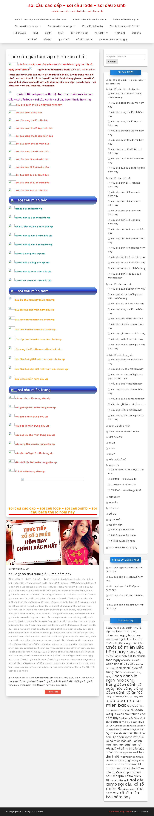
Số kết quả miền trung (123, 535)
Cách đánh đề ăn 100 (124, 692)
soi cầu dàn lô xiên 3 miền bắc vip (33, 235)
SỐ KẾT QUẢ (82, 39)
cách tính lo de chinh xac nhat (24, 636)
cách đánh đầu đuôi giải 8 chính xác (56, 609)
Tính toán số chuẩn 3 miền (124, 26)
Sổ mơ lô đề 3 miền (92, 26)
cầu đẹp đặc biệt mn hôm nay (128, 288)
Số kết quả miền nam (123, 540)
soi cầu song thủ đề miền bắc (32, 151)
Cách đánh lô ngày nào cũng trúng (121, 680)
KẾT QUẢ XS (19, 32)
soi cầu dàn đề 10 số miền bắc (32, 182)
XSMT (61, 32)
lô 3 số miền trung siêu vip (30, 471)
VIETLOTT (99, 32)
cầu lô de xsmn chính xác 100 (39, 655)
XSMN (48, 32)
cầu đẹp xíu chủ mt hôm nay (127, 368)
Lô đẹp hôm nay (128, 752)
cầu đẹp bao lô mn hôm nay (127, 318)
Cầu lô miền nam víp (26, 26)
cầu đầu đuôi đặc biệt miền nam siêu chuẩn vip (41, 369)
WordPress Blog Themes (120, 812)
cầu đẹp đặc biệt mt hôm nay (128, 398)
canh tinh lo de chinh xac (54, 644)
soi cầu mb (120, 780)
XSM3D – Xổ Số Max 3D (123, 484)
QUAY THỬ (63, 39)
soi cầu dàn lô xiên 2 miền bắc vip (34, 226)
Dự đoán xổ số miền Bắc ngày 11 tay (125, 729)
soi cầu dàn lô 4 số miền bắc (32, 190)
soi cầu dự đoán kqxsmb (125, 770)
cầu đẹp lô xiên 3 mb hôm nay (128, 262)
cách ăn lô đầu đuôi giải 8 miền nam (37, 598)
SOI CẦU (136, 32)
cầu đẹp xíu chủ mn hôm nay (127, 303)
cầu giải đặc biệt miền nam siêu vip (34, 309)
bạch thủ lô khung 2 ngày (113, 39)
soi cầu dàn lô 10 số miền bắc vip (33, 271)
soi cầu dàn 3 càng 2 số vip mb (32, 262)
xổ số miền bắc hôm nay (122, 794)
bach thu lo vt (112, 640)
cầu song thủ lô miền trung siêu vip (35, 444)
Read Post (53, 692)
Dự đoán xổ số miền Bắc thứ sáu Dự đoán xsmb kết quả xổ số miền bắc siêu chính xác (125, 739)
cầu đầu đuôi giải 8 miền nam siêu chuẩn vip (40, 359)
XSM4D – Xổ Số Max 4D (124, 478)
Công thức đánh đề (116, 696)
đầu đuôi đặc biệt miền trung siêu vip (36, 462)
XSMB (36, 32)
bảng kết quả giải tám (31, 586)
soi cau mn (34, 667)
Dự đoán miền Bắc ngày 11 (132, 718)
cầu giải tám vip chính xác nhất (57, 651)
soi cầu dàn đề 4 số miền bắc (32, 159)
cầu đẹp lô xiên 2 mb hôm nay (128, 257)
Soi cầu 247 (133, 768)
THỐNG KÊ (119, 32)
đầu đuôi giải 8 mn (56, 659)
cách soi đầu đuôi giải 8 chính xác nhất (62, 625)
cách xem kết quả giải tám (27, 644)
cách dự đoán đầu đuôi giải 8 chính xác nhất (52, 606)
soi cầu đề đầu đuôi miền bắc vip (33, 280)
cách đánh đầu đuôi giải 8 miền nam (54, 613)
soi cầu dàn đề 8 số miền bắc (32, 174)
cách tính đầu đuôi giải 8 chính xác (49, 628)
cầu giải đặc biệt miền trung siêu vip (35, 407)
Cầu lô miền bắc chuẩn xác (88, 19)
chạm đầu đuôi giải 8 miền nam (30, 659)
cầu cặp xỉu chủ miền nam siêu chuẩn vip (38, 339)
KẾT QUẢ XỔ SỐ (79, 32)
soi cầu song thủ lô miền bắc (32, 120)
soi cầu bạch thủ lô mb (29, 112)
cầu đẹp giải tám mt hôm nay (128, 404)
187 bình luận (34, 579)
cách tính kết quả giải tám (80, 632)
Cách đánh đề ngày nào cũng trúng (124, 686)
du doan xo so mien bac (123, 703)
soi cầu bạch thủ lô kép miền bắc (34, 128)
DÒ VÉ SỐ (32, 39)
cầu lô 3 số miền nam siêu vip (31, 378)
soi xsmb (131, 789)
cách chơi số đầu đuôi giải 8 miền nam (70, 602)
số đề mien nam (45, 663)
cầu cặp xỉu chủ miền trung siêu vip (35, 434)
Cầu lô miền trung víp (60, 26)
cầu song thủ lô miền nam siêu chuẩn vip (38, 349)
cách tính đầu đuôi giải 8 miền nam (48, 632)
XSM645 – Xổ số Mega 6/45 (126, 490)
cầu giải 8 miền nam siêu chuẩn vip (34, 319)
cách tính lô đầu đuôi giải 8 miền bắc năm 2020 (65, 636)
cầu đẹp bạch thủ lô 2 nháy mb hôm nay (39, 104)
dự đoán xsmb (116, 722)
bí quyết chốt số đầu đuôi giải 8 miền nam (47, 590)
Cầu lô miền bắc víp (124, 19)
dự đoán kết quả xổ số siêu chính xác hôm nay (125, 714)
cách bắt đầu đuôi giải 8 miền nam (31, 602)
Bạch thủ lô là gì (131, 639)
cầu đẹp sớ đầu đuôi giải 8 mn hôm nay (40, 574)
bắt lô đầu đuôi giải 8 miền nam (59, 586)
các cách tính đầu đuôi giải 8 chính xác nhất (48, 594)
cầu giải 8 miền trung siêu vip (31, 416)
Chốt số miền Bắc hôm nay (125, 649)
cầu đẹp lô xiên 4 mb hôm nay (128, 268)
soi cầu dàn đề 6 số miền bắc (32, 167)
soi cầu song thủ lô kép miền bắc (34, 135)
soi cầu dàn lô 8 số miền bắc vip (32, 217)
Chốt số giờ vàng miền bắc (125, 643)
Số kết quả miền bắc (122, 529)
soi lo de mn (64, 667)
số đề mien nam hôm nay (67, 663)
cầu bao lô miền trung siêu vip (32, 425)
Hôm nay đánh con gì (126, 745)
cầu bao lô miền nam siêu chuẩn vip (35, 329)
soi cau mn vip (49, 667)
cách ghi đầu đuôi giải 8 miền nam (70, 621)
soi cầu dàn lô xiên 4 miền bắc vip (33, 244)
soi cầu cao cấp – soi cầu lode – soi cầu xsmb (77, 5)
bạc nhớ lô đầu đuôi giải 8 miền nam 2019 (54, 583)
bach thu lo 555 (115, 627)
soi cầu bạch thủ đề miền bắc (32, 143)
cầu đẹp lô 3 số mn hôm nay (127, 339)
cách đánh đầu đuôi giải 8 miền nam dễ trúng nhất (60, 617)
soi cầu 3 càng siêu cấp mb (30, 253)
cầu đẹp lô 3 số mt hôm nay (127, 409)
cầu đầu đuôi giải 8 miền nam (70, 648)
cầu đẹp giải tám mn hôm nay (128, 333)
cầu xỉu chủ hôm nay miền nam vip (35, 299)
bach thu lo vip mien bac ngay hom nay (123, 633)
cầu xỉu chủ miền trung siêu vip (33, 398)
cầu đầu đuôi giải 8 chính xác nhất (37, 648)
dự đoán (134, 706)
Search (112, 61)
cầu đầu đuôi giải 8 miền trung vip (34, 453)
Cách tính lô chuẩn (130, 660)
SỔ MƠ (47, 39)
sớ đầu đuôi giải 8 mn (25, 663)
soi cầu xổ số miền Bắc (125, 786)
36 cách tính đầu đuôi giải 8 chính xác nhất (68, 579)
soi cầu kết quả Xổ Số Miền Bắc (123, 776)
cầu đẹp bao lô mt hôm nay (127, 383)
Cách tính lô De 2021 (120, 664)
